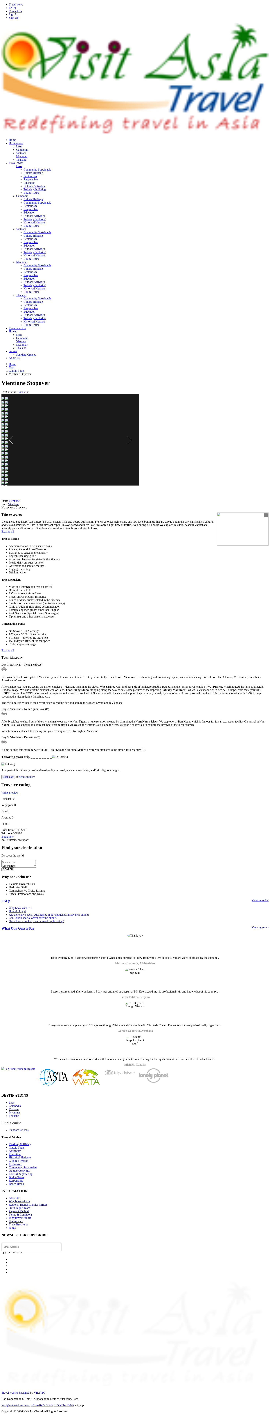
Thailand (21, 159)
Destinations (16, 143)
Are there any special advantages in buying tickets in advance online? (49, 914)
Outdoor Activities (34, 186)
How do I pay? (17, 911)
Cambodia (22, 149)
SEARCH (8, 869)
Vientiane (23, 392)
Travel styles (16, 162)
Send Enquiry (27, 776)
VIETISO (39, 1392)
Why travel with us (20, 1217)
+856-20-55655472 (42, 1405)
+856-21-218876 (64, 1405)
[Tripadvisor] (120, 1076)
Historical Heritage (34, 222)
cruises (13, 351)
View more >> (260, 900)
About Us (14, 1198)
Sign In (13, 14)
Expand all (7, 531)
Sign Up (14, 17)
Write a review (9, 792)
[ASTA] (52, 1084)
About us (14, 357)
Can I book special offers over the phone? (33, 917)
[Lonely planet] (153, 1082)
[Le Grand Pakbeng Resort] (18, 1068)
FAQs (12, 7)
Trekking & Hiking (35, 189)
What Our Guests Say (18, 928)
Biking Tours (31, 192)
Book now (8, 777)
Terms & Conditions (20, 1214)
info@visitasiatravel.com (15, 1405)
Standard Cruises (26, 354)
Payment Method (19, 1211)
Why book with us (19, 1201)
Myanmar (21, 156)
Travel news (16, 4)
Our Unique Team (19, 1207)
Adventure (15, 1150)
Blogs (12, 1227)
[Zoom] (266, 515)
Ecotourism (30, 176)
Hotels (12, 331)
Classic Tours (16, 1147)
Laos (19, 146)
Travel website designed (15, 1392)
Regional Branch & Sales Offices (28, 1204)
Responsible (31, 179)
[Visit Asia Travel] (135, 132)
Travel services (17, 328)
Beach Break (16, 1183)
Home (12, 139)
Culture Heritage (33, 172)
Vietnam (21, 153)
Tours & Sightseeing (21, 1174)
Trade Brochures (18, 1224)
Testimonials (16, 1221)
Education (29, 182)
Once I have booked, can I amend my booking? (36, 921)
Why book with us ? (20, 908)
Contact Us (15, 11)
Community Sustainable (37, 169)
